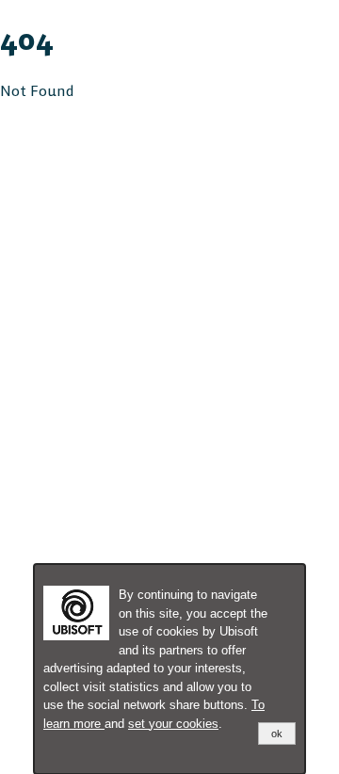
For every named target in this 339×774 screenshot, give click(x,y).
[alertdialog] (169, 669)
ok (276, 733)
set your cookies (173, 724)
